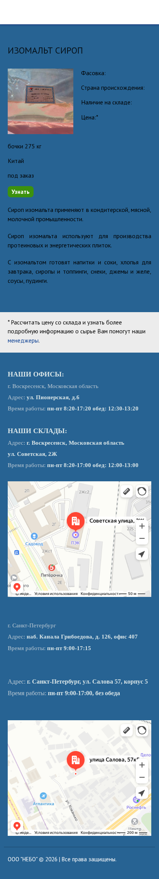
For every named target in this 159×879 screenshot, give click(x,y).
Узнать (21, 191)
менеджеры (23, 340)
